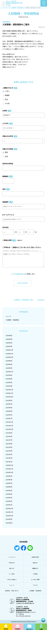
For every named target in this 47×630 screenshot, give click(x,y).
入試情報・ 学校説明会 (12, 320)
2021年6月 (9, 444)
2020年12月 (9, 465)
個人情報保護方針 (19, 274)
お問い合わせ (29, 629)
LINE (30, 548)
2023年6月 (9, 379)
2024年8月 (9, 364)
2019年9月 (9, 519)
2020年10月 (9, 472)
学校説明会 (17, 629)
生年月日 (5, 227)
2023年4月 (9, 386)
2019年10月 (9, 516)
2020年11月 (9, 469)
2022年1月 (9, 418)
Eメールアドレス (8, 215)
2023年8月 (9, 375)
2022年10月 (9, 397)
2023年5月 (9, 382)
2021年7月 (9, 440)
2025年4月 (9, 346)
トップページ (11, 557)
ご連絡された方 (9, 88)
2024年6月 (9, 368)
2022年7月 (9, 404)
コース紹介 (12, 574)
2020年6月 (9, 487)
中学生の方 (12, 563)
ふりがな (7, 123)
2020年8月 (9, 480)
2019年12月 (9, 508)
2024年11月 (9, 354)
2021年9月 (9, 433)
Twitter (17, 548)
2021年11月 (9, 425)
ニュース (8, 316)
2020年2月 (9, 501)
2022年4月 (9, 411)
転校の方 (35, 563)
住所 (5, 189)
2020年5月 (9, 490)
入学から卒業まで (12, 579)
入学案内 (35, 574)
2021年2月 (9, 458)
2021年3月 (9, 454)
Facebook (23, 548)
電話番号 (7, 202)
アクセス (35, 585)
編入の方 (11, 568)
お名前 (6, 111)
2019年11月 (9, 512)
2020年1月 (9, 505)
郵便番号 (7, 176)
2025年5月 (9, 343)
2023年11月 (9, 371)
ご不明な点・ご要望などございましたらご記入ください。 (22, 247)
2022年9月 (9, 400)
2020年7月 (9, 483)
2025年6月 (9, 339)
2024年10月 (9, 357)
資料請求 (6, 629)
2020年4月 (9, 494)
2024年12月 (9, 350)
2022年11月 (9, 393)
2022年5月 (9, 407)
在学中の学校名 (7, 164)
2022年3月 (9, 415)
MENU (43, 4)
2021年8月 (9, 436)
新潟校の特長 (35, 557)
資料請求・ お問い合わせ (11, 591)
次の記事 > (41, 300)
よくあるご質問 (35, 579)
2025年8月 (9, 335)
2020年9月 (9, 476)
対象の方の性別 (9, 149)
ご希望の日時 (12, 240)
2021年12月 (9, 422)
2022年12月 (9, 389)
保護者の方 (35, 568)
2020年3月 (9, 498)
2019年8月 (9, 523)
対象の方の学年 (9, 136)
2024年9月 (9, 361)
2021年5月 (9, 447)
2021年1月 (9, 462)
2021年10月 (9, 429)
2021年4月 (9, 451)
